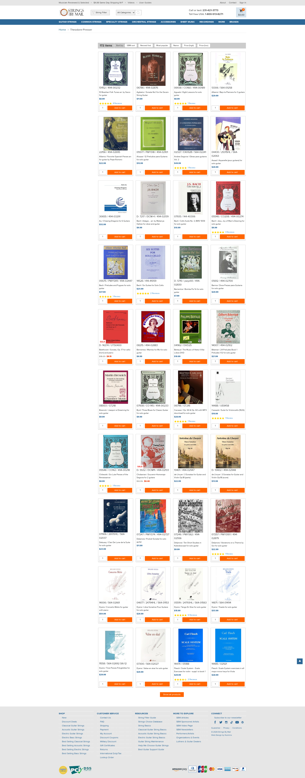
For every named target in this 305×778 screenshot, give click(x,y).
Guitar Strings (67, 22)
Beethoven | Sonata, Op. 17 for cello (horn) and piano (114, 351)
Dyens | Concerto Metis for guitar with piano (113, 608)
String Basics (144, 726)
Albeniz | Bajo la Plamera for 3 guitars (228, 92)
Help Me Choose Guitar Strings (153, 745)
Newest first (145, 46)
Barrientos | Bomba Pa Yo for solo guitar (188, 290)
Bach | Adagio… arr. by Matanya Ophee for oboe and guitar (150, 222)
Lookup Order (107, 757)
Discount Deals (69, 722)
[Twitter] (220, 722)
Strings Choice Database (150, 722)
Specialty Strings (116, 22)
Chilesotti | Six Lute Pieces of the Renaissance (113, 476)
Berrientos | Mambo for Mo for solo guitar (152, 351)
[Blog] (242, 722)
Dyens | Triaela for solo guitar (224, 607)
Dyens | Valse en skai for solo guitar (152, 668)
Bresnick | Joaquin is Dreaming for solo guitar (114, 411)
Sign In (243, 3)
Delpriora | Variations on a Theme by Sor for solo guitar (228, 544)
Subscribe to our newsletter (228, 718)
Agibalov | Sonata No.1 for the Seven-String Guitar (153, 93)
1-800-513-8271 (214, 14)
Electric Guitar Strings (72, 734)
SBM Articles (182, 718)
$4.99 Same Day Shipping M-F (108, 3)
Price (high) (189, 46)
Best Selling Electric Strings (75, 749)
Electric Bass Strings (72, 738)
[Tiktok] (231, 722)
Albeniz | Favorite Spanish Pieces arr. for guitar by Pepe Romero (115, 158)
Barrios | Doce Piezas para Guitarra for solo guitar (227, 287)
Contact (232, 3)
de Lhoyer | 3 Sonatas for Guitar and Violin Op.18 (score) (227, 476)
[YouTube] (237, 722)
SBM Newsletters (184, 730)
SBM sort (131, 46)
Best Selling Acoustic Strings (76, 745)
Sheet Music (187, 22)
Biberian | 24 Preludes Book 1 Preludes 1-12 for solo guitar (224, 351)
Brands (234, 22)
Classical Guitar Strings (73, 726)
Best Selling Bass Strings (74, 753)
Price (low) (203, 46)
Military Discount (108, 741)
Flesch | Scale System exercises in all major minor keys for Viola (228, 670)
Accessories (168, 22)
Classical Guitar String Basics (152, 730)
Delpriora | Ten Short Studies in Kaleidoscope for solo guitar (187, 544)
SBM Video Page (184, 726)
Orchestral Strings (144, 22)
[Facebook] (215, 722)
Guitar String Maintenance (151, 741)
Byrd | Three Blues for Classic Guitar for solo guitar (152, 411)
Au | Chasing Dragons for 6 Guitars (114, 221)
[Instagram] (226, 722)
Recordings (207, 22)
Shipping (104, 726)
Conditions (237, 728)
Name (176, 46)
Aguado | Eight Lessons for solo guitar (188, 93)
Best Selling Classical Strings (76, 741)
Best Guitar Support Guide (151, 749)
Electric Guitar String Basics (151, 738)
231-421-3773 (210, 10)
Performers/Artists (185, 734)
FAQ (102, 722)
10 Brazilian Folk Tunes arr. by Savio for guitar (114, 93)
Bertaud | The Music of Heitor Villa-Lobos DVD (189, 351)
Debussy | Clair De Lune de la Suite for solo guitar (114, 544)
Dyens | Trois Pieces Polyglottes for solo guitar (114, 669)
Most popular (162, 46)
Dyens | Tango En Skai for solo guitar (190, 607)
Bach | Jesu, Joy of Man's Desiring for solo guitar (228, 222)
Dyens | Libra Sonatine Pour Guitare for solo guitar (152, 608)
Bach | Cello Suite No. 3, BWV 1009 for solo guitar (189, 222)
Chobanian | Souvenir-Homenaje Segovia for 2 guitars (151, 476)
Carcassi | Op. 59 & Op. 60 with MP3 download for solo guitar (190, 411)
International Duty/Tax (110, 753)
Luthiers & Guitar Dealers (188, 741)
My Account (106, 734)
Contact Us (105, 718)
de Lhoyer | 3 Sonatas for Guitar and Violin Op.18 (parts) (190, 476)
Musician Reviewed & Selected (74, 3)
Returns (104, 749)
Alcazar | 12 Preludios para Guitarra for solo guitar (152, 158)
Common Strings (91, 22)
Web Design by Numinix (221, 735)
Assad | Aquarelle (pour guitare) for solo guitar (227, 162)
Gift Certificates (107, 745)
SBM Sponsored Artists (187, 722)
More (221, 22)
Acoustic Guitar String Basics (152, 734)
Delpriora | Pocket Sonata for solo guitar (151, 540)
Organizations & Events (187, 738)
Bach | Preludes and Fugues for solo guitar (115, 287)
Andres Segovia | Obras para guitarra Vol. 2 (190, 158)
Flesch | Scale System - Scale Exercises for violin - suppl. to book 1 (189, 670)
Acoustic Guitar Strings (73, 730)
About (223, 3)
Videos (131, 3)
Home (62, 29)
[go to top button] (300, 661)
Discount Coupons (109, 738)
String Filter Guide (147, 718)
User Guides (145, 3)
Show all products (172, 694)
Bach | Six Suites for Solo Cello (150, 285)
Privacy (226, 728)
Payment (104, 730)
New (64, 718)
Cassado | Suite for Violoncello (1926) (228, 410)
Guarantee (215, 728)
